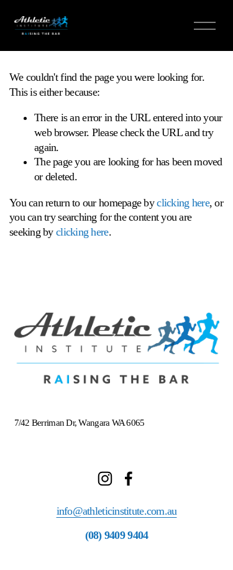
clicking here (183, 202)
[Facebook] (128, 478)
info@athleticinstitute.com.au (117, 511)
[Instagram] (105, 478)
